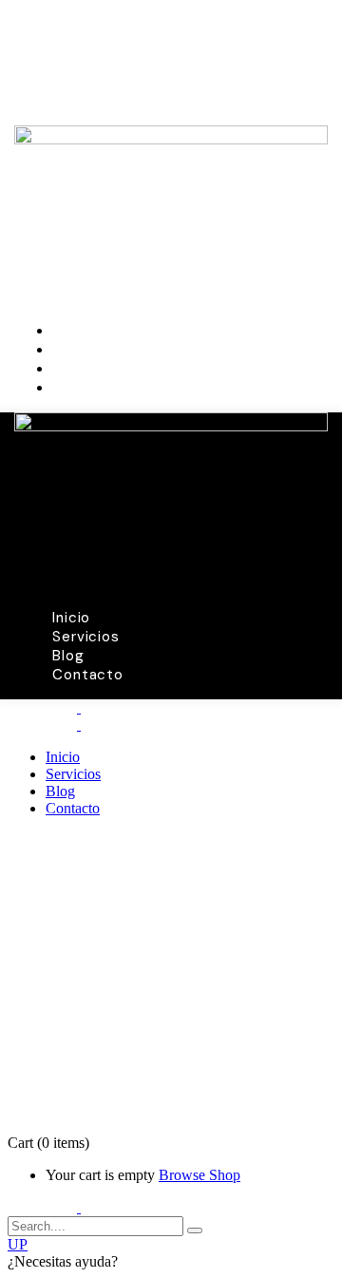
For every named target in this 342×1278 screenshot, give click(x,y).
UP (18, 1244)
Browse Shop (199, 1175)
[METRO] (79, 707)
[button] (171, 1261)
